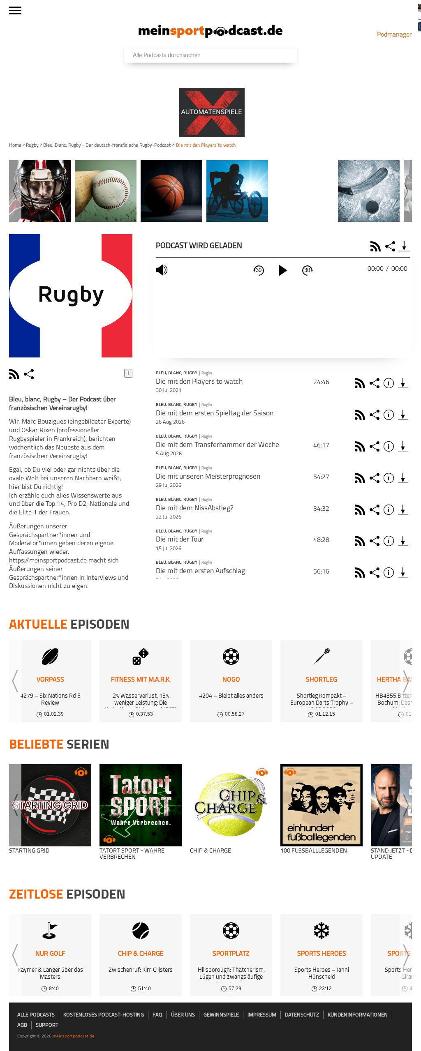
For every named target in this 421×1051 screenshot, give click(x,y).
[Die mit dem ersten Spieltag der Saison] (403, 415)
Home (15, 145)
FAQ (157, 1015)
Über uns (183, 1015)
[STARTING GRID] (50, 805)
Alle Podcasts (36, 1015)
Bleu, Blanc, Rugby (176, 373)
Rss (361, 383)
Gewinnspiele (221, 1015)
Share (391, 246)
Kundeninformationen (358, 1015)
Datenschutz (302, 1015)
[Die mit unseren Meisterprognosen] (403, 478)
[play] (283, 270)
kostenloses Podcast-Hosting (103, 1015)
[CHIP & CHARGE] (231, 805)
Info (390, 383)
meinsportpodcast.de (74, 1036)
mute (163, 270)
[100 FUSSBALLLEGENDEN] (321, 805)
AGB (22, 1025)
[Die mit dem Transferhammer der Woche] (403, 446)
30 (258, 270)
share (30, 374)
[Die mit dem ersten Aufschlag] (403, 572)
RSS (377, 246)
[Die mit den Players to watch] (403, 383)
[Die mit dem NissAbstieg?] (403, 510)
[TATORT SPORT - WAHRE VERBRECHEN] (140, 805)
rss (15, 374)
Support (47, 1025)
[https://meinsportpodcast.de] (210, 36)
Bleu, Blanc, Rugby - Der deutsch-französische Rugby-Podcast (107, 145)
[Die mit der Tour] (403, 541)
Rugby (32, 145)
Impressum (262, 1015)
